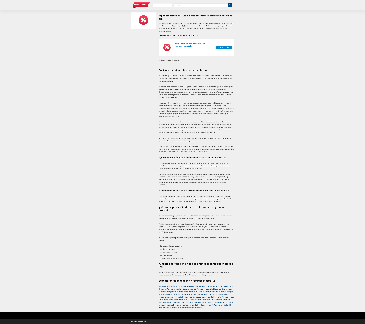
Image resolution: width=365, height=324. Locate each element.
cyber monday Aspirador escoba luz (190, 308)
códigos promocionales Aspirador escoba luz (182, 292)
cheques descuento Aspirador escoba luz (214, 305)
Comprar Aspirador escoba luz (199, 300)
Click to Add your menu (162, 5)
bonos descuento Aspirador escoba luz (172, 286)
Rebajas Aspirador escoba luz (218, 302)
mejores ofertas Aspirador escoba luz (186, 305)
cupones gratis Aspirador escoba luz (179, 297)
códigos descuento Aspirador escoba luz (212, 292)
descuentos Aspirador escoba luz (204, 297)
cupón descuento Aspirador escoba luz (195, 294)
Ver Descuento (224, 47)
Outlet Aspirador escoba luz (197, 302)
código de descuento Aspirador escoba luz (196, 289)
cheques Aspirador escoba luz (196, 286)
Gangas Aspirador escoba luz (177, 302)
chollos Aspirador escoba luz (217, 286)
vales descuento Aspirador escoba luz (175, 300)
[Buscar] (230, 5)
